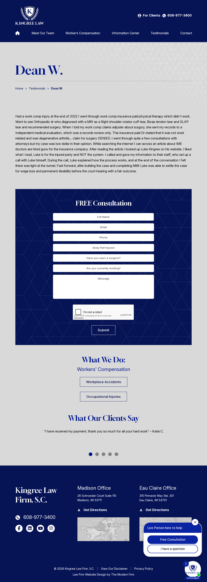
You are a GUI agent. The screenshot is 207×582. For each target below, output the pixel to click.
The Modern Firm (122, 574)
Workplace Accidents (103, 382)
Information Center (125, 33)
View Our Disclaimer (114, 568)
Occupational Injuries (103, 397)
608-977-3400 (179, 15)
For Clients (151, 15)
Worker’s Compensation (82, 33)
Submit (103, 330)
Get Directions (95, 510)
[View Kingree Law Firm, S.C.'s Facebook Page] (19, 528)
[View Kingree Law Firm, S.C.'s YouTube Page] (40, 528)
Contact (186, 33)
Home (17, 33)
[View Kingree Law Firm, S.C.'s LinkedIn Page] (29, 528)
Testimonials (160, 33)
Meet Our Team (43, 33)
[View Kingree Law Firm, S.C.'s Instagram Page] (51, 528)
